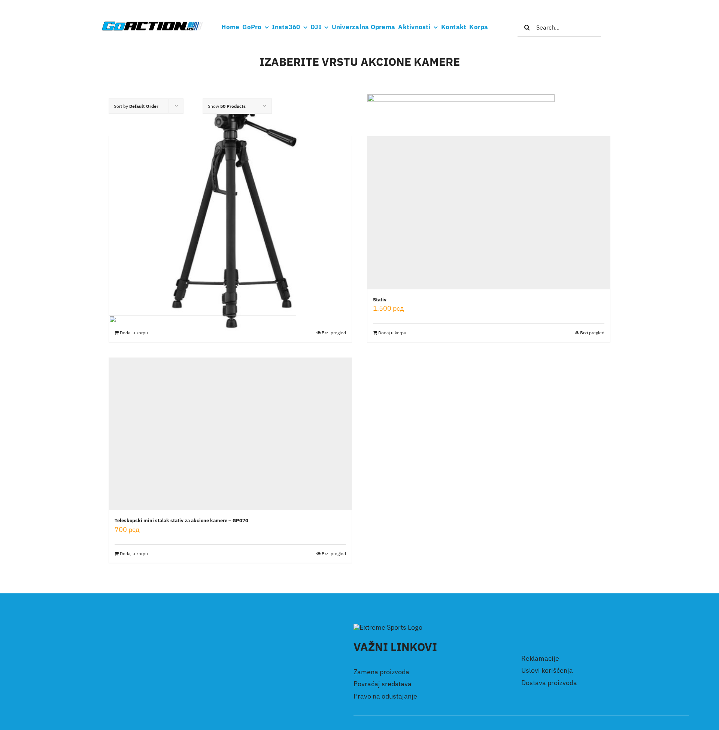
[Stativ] (230, 213)
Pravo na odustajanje (385, 696)
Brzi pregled (592, 332)
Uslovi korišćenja (547, 670)
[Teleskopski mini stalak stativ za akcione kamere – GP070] (230, 434)
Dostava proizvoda (549, 682)
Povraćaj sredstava (383, 683)
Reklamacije (540, 658)
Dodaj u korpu (392, 332)
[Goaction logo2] (152, 23)
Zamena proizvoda (381, 671)
